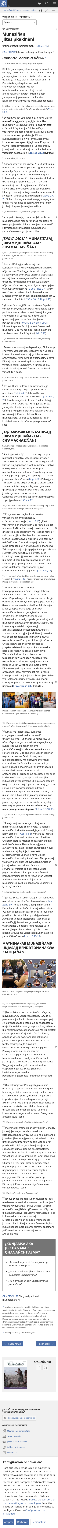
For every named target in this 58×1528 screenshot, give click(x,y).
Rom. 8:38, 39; (27, 322)
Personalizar (39, 1522)
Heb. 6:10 (40, 333)
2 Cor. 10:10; (33, 299)
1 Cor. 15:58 (24, 833)
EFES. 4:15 (42, 45)
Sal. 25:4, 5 (20, 393)
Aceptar (8, 1522)
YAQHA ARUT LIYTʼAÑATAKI (17, 17)
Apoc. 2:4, (48, 195)
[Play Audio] (40, 10)
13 (52, 809)
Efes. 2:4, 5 (41, 322)
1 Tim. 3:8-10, (43, 809)
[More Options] (53, 10)
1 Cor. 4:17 (27, 500)
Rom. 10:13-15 (32, 936)
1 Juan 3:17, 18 (43, 570)
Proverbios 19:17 (20, 579)
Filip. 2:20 (34, 479)
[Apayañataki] (47, 10)
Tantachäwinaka (11, 1436)
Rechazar (22, 1522)
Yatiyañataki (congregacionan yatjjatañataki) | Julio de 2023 (20, 10)
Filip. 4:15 (45, 299)
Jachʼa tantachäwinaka (14, 1442)
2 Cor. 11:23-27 (37, 288)
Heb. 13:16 (33, 521)
